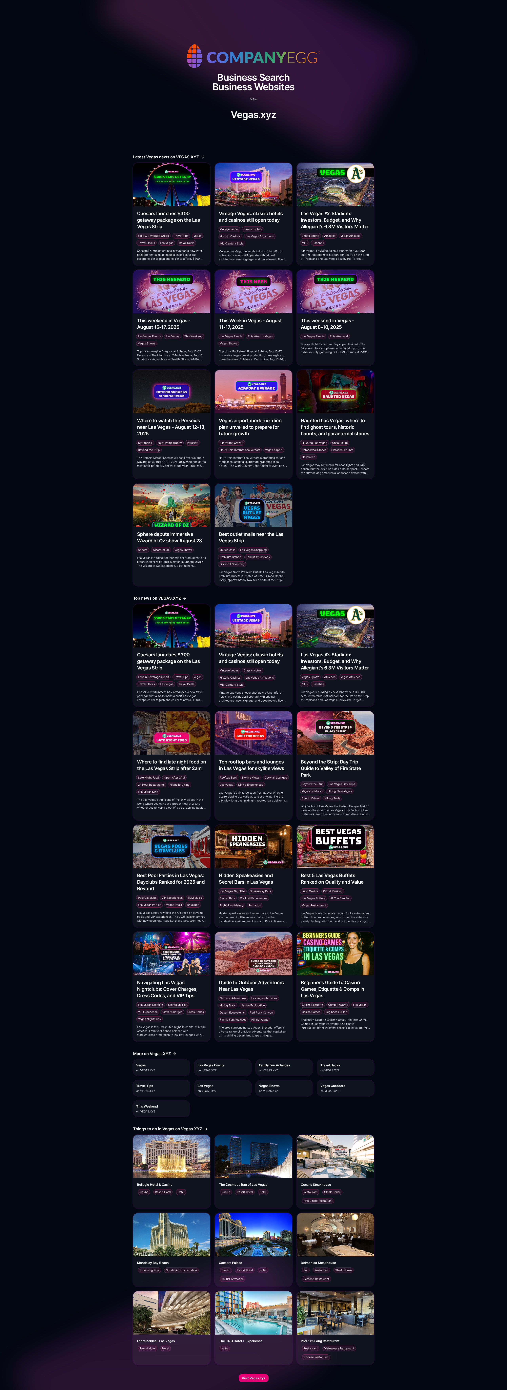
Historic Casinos (230, 236)
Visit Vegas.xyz (253, 1378)
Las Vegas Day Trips (342, 784)
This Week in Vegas (260, 336)
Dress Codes (195, 1012)
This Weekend (193, 336)
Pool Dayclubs (147, 897)
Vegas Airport (273, 450)
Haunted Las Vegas (314, 442)
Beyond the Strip (149, 450)
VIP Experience (148, 1012)
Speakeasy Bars (260, 891)
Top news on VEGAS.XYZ (159, 598)
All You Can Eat (340, 898)
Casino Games (311, 1012)
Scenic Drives (310, 798)
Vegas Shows (146, 343)
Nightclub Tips (177, 1004)
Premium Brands (230, 557)
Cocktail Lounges (276, 777)
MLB (305, 242)
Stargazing (145, 442)
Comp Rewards (338, 1004)
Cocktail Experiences (253, 898)
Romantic (255, 905)
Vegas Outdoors (312, 791)
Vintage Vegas (229, 229)
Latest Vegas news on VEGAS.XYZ (168, 157)
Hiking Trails (332, 798)
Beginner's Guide (336, 1012)
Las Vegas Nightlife (232, 891)
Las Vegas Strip (148, 791)
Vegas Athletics (350, 235)
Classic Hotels (253, 229)
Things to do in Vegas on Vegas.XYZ (170, 1129)
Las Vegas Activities (264, 998)
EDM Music (195, 897)
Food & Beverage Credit (153, 235)
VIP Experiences (172, 897)
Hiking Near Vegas (340, 791)
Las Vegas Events (149, 336)
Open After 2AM (174, 777)
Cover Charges (172, 1012)
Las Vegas (166, 242)
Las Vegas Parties (149, 904)
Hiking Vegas (259, 1019)
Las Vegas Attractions (260, 236)
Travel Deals (186, 242)
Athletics (329, 235)
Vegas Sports (310, 235)
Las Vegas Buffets (313, 898)
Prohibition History (231, 905)
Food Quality (310, 891)
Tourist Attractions (258, 557)
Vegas (197, 235)
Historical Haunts (342, 450)
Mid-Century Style (231, 243)
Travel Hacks (146, 242)
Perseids (192, 442)
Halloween (308, 457)
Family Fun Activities (233, 1019)
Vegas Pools (174, 904)
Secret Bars (227, 898)
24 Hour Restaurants (151, 784)
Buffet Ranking (332, 891)
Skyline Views (250, 777)
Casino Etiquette (312, 1004)
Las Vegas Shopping (253, 549)
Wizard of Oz (161, 549)
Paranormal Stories (314, 450)
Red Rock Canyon (261, 1012)
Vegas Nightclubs (149, 1019)
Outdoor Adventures (233, 998)
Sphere (142, 549)
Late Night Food (148, 777)
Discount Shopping (232, 564)
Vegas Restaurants (314, 905)
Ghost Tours (340, 442)
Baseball (318, 242)
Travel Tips (181, 235)
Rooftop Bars (228, 777)
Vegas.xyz (253, 114)
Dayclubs (193, 904)
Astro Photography (169, 442)
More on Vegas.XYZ (154, 1053)
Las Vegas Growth (231, 442)
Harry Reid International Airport (240, 450)
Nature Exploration (253, 1005)
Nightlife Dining (180, 784)
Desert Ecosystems (232, 1012)
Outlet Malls (227, 549)
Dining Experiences (250, 784)
